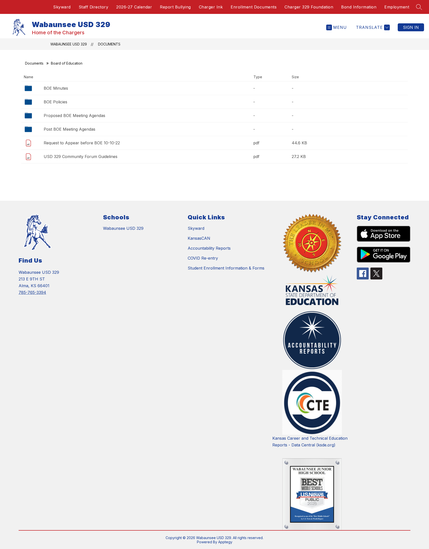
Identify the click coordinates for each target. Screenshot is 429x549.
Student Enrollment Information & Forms (226, 268)
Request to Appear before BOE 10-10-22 (82, 142)
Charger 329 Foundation (309, 6)
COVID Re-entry (203, 258)
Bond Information (358, 6)
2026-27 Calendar (134, 6)
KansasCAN (199, 238)
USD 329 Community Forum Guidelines (80, 156)
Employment (396, 6)
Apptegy (225, 542)
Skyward (62, 6)
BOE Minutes (56, 88)
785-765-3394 (32, 292)
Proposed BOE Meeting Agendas (74, 115)
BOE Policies (55, 101)
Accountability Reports (209, 248)
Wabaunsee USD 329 (68, 44)
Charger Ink (211, 6)
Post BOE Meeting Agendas (69, 129)
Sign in (411, 27)
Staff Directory (93, 6)
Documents (109, 44)
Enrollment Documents (254, 6)
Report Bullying (175, 6)
